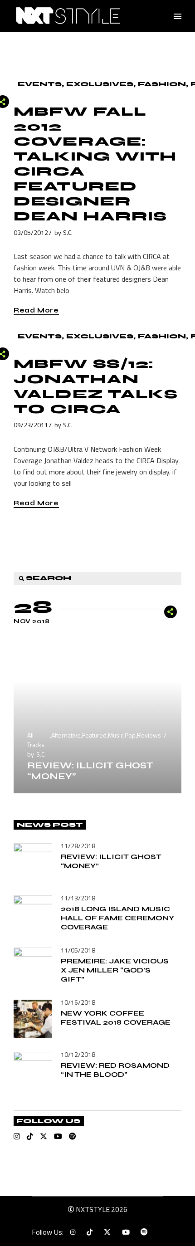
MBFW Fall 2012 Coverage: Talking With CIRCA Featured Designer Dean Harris (95, 164)
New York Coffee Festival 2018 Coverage (116, 1017)
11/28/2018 (78, 845)
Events (40, 84)
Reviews (149, 735)
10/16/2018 (78, 1002)
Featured (94, 735)
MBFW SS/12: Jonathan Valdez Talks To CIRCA (96, 386)
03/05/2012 (31, 232)
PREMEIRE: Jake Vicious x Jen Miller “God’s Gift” (115, 970)
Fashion (162, 84)
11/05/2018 (78, 950)
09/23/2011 (31, 425)
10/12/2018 (78, 1054)
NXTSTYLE (93, 1209)
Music (115, 735)
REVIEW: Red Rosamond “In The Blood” (115, 1070)
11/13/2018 (78, 898)
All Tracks (35, 739)
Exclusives (99, 84)
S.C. (68, 232)
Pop (130, 735)
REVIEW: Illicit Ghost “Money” (90, 771)
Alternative (66, 735)
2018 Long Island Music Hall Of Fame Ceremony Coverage (117, 917)
